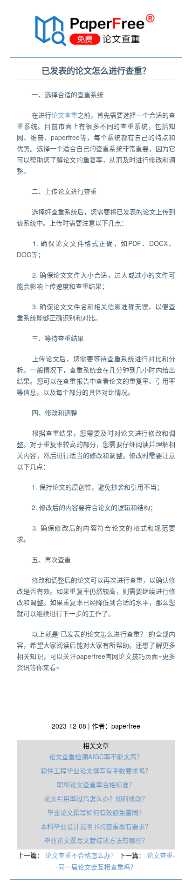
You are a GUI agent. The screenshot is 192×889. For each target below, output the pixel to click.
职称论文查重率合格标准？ (96, 784)
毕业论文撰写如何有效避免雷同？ (96, 812)
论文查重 (64, 114)
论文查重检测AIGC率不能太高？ (96, 756)
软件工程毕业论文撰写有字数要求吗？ (96, 770)
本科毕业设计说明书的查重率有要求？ (96, 826)
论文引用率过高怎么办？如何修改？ (96, 798)
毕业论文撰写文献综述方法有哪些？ (96, 840)
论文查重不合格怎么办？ (82, 855)
